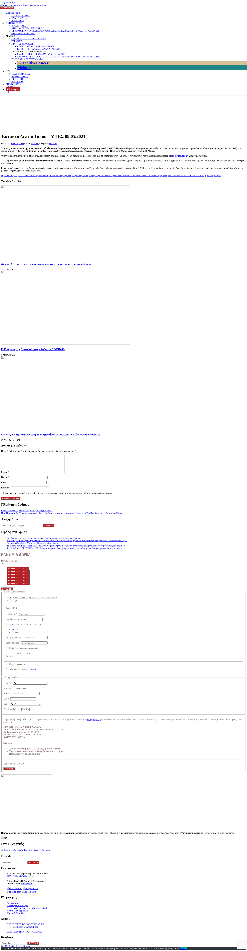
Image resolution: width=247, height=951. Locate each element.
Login (33, 669)
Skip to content (8, 2)
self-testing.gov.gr (179, 156)
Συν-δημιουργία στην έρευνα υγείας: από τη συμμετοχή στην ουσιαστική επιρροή (44, 538)
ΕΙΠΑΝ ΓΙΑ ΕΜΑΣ (20, 15)
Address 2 (8, 693)
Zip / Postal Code (12, 709)
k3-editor (35, 143)
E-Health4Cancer (33, 63)
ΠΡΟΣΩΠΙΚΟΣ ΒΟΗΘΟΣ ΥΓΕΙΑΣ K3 (25, 924)
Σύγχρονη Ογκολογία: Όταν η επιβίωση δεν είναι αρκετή (32, 543)
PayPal (16, 600)
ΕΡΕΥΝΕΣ (16, 41)
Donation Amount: (9, 561)
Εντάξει (183, 948)
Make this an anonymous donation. (25, 648)
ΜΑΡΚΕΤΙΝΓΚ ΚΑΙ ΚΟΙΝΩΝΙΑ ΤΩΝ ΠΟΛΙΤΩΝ (41, 54)
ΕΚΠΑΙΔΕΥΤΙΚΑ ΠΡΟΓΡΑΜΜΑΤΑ (24, 932)
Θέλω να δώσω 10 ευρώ (18, 572)
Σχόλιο (5, 472)
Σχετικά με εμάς (13, 13)
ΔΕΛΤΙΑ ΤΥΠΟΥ (19, 76)
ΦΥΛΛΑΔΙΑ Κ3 (19, 18)
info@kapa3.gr (94, 719)
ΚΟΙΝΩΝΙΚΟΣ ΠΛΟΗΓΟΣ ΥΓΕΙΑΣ (28, 38)
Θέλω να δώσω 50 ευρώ (18, 584)
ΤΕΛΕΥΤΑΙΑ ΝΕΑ (20, 74)
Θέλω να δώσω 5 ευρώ (17, 569)
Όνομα (5, 477)
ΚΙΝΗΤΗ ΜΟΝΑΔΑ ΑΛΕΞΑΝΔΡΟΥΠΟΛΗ (38, 49)
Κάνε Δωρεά (13, 89)
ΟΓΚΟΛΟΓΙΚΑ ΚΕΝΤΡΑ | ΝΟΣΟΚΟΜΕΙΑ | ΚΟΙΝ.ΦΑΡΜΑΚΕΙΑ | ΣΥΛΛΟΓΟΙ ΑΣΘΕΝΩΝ (55, 31)
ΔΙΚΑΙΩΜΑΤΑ (18, 25)
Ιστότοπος (5, 487)
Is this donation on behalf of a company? (24, 624)
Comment (10, 656)
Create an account (17, 664)
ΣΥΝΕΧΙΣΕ (7, 589)
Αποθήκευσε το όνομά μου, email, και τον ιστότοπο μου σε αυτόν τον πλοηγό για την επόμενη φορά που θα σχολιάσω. (58, 493)
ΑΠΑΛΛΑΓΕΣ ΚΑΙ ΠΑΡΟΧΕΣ (26, 28)
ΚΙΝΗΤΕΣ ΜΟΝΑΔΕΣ (22, 44)
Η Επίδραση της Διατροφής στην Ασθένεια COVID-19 (33, 349)
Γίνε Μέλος (11, 87)
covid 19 (53, 143)
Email (4, 482)
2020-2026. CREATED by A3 (17, 946)
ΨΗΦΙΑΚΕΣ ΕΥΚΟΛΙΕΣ (23, 33)
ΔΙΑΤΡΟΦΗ (17, 81)
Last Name (11, 619)
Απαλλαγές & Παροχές (17, 905)
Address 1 (8, 688)
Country (8, 683)
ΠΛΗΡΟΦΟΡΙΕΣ (14, 23)
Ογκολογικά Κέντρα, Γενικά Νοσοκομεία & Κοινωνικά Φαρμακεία (27, 909)
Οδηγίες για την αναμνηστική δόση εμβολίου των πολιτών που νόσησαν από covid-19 (50, 434)
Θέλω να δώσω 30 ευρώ (18, 578)
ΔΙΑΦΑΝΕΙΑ (17, 20)
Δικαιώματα (12, 903)
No (16, 629)
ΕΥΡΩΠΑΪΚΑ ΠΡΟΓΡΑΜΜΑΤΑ (27, 59)
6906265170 (26, 883)
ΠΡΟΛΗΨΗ (17, 79)
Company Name (13, 637)
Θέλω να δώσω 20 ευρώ (18, 575)
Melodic (24, 67)
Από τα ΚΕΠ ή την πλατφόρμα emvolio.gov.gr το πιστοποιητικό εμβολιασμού (46, 263)
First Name (11, 614)
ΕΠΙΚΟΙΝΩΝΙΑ (13, 84)
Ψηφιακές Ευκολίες (16, 913)
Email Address (13, 643)
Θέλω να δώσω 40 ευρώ (18, 581)
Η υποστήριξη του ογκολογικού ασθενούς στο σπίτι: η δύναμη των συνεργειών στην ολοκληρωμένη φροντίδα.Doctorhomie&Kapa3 (67, 540)
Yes (16, 632)
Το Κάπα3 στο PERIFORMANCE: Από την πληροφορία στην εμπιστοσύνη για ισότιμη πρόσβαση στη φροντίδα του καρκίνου (64, 548)
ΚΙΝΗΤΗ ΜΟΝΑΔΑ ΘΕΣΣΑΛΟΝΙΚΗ (35, 46)
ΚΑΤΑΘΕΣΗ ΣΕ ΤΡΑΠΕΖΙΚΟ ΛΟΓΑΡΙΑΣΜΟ (35, 597)
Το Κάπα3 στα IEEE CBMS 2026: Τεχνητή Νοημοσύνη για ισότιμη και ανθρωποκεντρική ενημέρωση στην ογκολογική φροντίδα (66, 545)
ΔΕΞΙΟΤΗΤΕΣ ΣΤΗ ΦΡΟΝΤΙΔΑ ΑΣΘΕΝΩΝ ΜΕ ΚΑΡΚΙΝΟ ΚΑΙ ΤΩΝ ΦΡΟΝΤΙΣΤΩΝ (59, 56)
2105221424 (12, 876)
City (6, 699)
